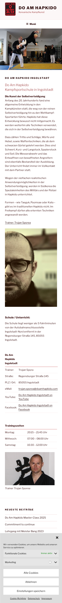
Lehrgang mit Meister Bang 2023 (24, 531)
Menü (33, 24)
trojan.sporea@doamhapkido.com (38, 388)
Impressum (46, 598)
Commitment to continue (20, 524)
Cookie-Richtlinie (18, 598)
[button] (57, 537)
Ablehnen (31, 581)
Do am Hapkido (38, 7)
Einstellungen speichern (31, 591)
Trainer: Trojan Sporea (18, 222)
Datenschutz (34, 598)
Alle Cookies (31, 572)
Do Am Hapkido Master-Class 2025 (25, 517)
